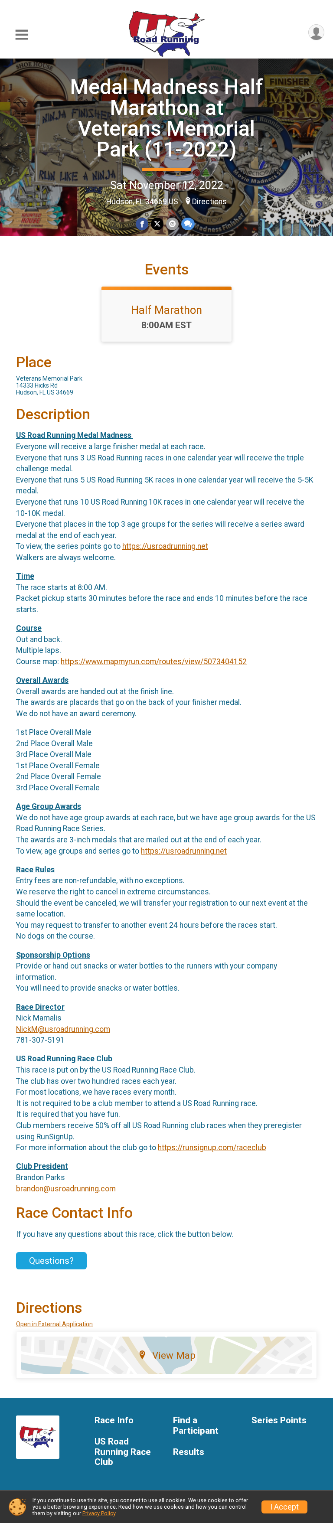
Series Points (279, 1420)
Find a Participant (196, 1425)
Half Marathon (166, 309)
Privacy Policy (98, 1513)
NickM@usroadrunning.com (63, 1029)
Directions (209, 201)
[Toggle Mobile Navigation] (21, 35)
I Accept (284, 1507)
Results (188, 1452)
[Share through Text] (188, 224)
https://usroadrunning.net (165, 546)
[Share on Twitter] (157, 224)
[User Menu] (316, 32)
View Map (174, 1355)
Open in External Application (54, 1324)
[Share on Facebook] (142, 224)
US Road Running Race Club (123, 1452)
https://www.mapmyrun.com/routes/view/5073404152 (154, 661)
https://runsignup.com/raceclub (212, 1147)
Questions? (51, 1261)
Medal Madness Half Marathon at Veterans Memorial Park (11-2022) (166, 118)
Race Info (114, 1420)
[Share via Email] (172, 224)
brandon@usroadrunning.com (66, 1188)
